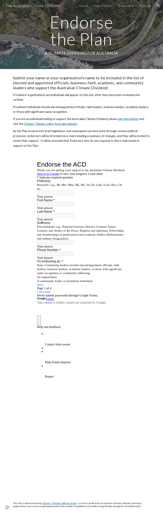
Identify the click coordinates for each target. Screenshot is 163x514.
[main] (81, 34)
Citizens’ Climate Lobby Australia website (50, 124)
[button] (158, 5)
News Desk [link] (126, 6)
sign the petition (128, 119)
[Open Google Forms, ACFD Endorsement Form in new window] (120, 164)
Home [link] (84, 6)
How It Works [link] (103, 6)
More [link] (143, 6)
